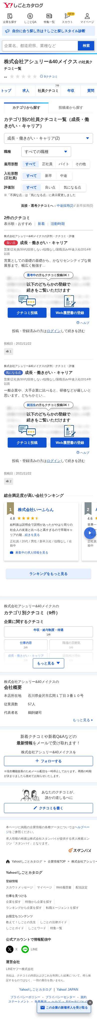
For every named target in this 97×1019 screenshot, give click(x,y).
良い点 (50, 187)
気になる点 (72, 187)
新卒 (48, 176)
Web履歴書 (63, 887)
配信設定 (82, 887)
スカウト (67, 21)
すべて (30, 164)
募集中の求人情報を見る (31, 552)
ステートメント (18, 1001)
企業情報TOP (57, 861)
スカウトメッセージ (19, 887)
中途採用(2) (65, 205)
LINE (34, 949)
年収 (70, 91)
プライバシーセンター (60, 997)
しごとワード (37, 928)
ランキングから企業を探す (24, 908)
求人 (25, 91)
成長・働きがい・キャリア (44, 243)
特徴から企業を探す (38, 902)
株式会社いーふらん (36, 510)
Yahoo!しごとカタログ (27, 861)
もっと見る (81, 720)
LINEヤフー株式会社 (20, 969)
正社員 (47, 164)
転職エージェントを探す (62, 908)
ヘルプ (84, 323)
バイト (64, 164)
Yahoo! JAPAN (67, 989)
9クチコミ (51, 76)
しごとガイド (15, 928)
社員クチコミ (48, 89)
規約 (84, 997)
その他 (80, 164)
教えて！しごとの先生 (21, 922)
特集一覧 (49, 21)
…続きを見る (31, 535)
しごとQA (30, 21)
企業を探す (10, 21)
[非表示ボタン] (90, 1002)
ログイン (54, 331)
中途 (63, 176)
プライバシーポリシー (25, 997)
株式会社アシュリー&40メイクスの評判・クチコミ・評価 (39, 236)
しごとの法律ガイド (53, 922)
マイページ (87, 21)
